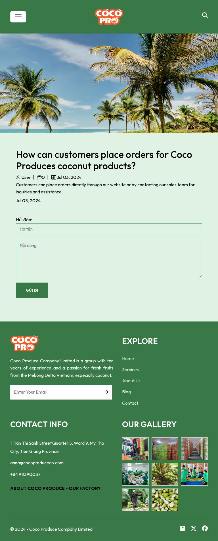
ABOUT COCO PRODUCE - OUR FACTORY (55, 488)
